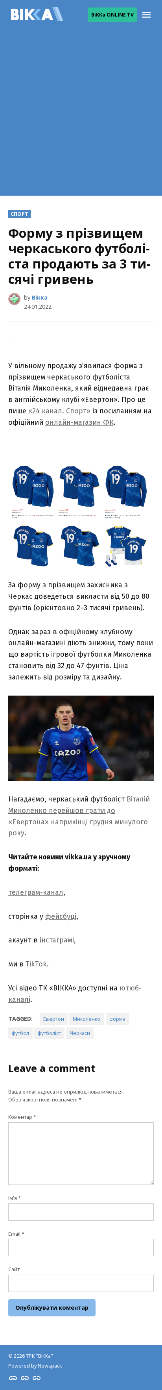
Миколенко (86, 1019)
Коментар (22, 1117)
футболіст (49, 1033)
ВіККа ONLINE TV (112, 14)
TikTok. (37, 964)
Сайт (14, 1269)
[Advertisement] (81, 114)
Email (16, 1234)
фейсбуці (60, 916)
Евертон (53, 1019)
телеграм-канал (35, 892)
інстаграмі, (58, 940)
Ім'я (14, 1198)
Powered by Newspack (35, 1365)
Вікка (40, 297)
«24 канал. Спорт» (59, 411)
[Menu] (147, 14)
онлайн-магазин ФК (79, 422)
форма (117, 1019)
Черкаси (80, 1033)
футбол (20, 1033)
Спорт (19, 214)
